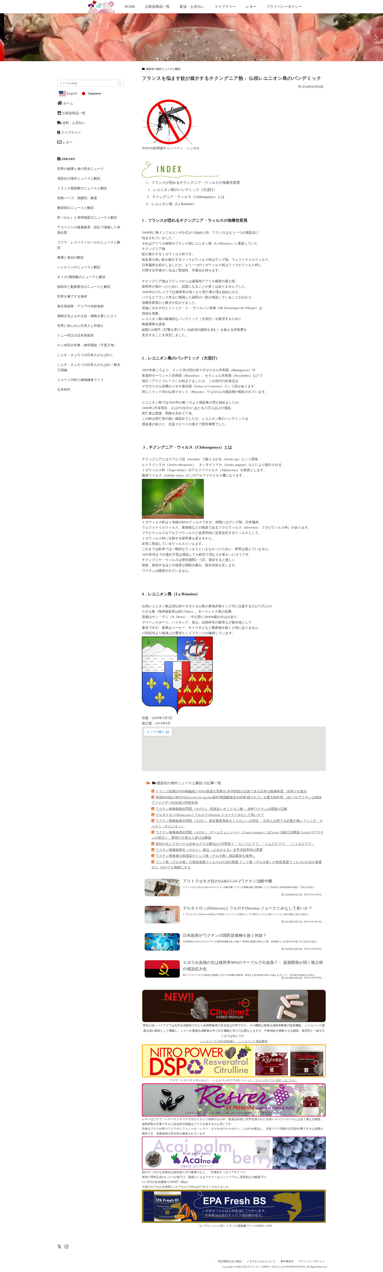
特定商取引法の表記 (230, 1261)
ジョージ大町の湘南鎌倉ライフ (80, 380)
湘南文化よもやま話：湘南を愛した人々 (87, 316)
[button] (360, 263)
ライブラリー (70, 132)
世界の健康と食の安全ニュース (80, 169)
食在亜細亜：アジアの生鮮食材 (80, 306)
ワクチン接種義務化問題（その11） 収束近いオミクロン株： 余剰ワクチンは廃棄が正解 (221, 809)
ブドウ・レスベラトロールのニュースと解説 (88, 244)
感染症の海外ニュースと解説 (163, 69)
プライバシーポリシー (311, 1261)
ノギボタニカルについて (261, 1261)
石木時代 (63, 389)
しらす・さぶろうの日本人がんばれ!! (85, 355)
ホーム (67, 103)
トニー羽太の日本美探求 (75, 335)
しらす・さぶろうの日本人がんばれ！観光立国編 (88, 367)
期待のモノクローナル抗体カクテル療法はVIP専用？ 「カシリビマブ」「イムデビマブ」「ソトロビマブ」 (235, 844)
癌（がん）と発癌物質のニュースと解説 (87, 217)
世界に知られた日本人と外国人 (80, 325)
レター (67, 142)
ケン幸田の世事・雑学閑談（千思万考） (87, 345)
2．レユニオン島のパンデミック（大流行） (181, 190)
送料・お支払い (73, 123)
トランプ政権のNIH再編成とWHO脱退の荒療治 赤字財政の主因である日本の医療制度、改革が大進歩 (231, 791)
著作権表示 (287, 1261)
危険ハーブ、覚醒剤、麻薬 (77, 198)
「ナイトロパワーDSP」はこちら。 (275, 1080)
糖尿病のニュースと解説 (75, 208)
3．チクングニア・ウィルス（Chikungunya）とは (185, 197)
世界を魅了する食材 (72, 296)
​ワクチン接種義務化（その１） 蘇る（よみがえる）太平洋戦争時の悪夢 (209, 850)
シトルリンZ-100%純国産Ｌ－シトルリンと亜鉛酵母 (234, 1041)
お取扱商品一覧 (73, 113)
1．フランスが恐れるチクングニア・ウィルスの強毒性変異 (193, 182)
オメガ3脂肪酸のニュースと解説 (81, 277)
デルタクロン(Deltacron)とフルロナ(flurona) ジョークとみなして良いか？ (210, 815)
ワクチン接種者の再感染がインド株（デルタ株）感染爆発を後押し (205, 856)
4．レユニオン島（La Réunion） (171, 204)
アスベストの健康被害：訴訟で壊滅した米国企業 (88, 229)
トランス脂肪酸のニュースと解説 (82, 188)
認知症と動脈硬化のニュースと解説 (83, 286)
